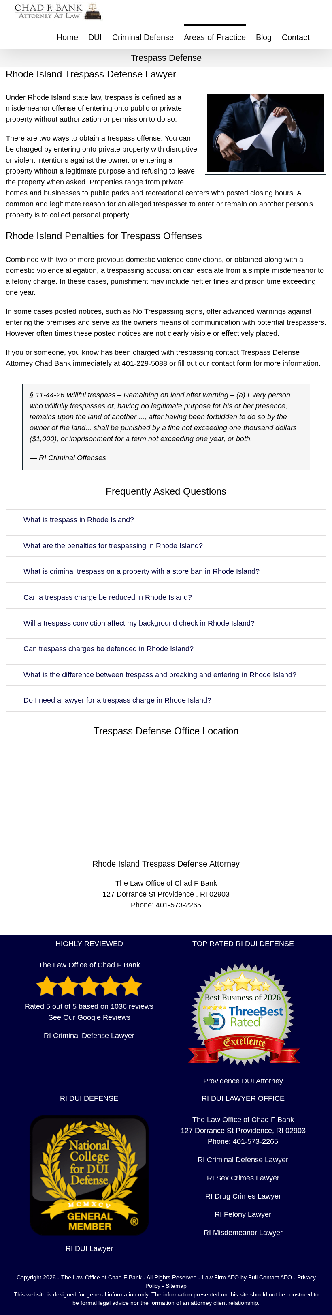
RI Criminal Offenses (72, 458)
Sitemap (176, 1286)
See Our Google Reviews (89, 1017)
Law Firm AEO (220, 1277)
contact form (231, 363)
